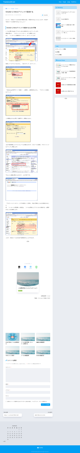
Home (60, 1)
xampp (68, 1)
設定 (49, 298)
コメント (8, 367)
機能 (45, 298)
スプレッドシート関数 (60, 49)
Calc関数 (57, 52)
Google (64, 1)
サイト (7, 395)
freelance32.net (9, 2)
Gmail (48, 296)
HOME (41, 447)
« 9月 (4, 441)
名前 (7, 384)
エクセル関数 (58, 54)
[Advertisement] (27, 251)
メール (8, 390)
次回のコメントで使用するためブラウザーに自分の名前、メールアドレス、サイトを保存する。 (27, 401)
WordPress (73, 1)
